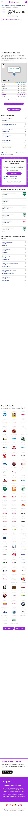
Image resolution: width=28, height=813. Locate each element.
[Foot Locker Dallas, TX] (4, 480)
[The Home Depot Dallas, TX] (14, 489)
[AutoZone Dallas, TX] (4, 620)
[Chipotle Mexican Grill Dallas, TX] (14, 431)
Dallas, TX (22, 408)
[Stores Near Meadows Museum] (14, 279)
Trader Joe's (4, 152)
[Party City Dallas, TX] (14, 456)
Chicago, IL (18, 152)
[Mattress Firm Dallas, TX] (14, 505)
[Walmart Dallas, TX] (23, 447)
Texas (11, 5)
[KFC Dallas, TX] (4, 595)
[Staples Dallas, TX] (4, 505)
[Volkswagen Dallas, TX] (14, 612)
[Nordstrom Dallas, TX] (23, 472)
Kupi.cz (12, 805)
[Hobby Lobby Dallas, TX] (14, 571)
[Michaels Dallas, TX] (4, 579)
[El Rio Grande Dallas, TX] (4, 563)
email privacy (18, 181)
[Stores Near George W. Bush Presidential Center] (14, 265)
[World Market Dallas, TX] (4, 513)
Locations (7, 5)
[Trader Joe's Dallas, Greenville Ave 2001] (14, 130)
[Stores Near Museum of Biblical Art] (14, 244)
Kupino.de (15, 805)
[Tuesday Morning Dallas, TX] (23, 431)
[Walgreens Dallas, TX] (23, 415)
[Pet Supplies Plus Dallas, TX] (14, 579)
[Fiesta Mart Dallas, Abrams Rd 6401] (14, 223)
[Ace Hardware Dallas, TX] (4, 497)
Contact (6, 810)
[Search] (26, 2)
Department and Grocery (13, 16)
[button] (11, 19)
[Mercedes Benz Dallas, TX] (23, 612)
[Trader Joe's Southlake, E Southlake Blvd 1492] (14, 147)
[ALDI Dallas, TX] (14, 415)
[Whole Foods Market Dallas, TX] (4, 489)
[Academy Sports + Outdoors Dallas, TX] (23, 480)
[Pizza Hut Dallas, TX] (4, 431)
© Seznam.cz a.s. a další (22, 82)
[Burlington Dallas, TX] (4, 521)
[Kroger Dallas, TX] (4, 415)
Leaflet (17, 82)
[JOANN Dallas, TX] (14, 530)
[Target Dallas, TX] (4, 456)
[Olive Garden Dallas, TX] (14, 587)
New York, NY (5, 154)
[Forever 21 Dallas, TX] (4, 546)
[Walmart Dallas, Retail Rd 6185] (14, 202)
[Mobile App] (7, 772)
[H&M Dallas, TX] (14, 554)
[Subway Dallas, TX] (23, 595)
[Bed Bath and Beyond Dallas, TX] (23, 554)
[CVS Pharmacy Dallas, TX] (23, 530)
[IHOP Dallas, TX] (14, 439)
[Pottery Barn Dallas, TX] (23, 521)
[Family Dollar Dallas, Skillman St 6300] (14, 209)
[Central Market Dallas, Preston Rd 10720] (14, 216)
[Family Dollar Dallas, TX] (14, 480)
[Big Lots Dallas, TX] (23, 538)
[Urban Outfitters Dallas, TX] (23, 546)
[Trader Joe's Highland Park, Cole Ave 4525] (14, 125)
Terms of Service (12, 810)
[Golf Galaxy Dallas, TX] (4, 571)
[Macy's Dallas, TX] (14, 472)
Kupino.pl (18, 805)
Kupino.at (7, 805)
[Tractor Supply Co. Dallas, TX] (14, 563)
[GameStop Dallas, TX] (4, 530)
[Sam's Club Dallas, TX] (23, 497)
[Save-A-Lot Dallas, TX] (23, 587)
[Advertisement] (14, 36)
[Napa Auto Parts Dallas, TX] (4, 612)
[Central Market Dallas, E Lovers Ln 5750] (14, 230)
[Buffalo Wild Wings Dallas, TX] (4, 439)
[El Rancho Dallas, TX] (23, 505)
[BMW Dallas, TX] (23, 604)
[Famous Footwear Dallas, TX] (14, 521)
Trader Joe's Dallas (20, 5)
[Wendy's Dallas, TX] (14, 447)
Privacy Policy (14, 176)
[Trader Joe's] (4, 12)
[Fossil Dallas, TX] (4, 472)
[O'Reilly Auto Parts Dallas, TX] (14, 620)
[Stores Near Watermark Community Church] (14, 272)
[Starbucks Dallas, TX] (23, 439)
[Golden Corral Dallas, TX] (23, 464)
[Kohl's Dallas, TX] (23, 513)
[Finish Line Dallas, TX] (4, 447)
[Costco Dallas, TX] (14, 513)
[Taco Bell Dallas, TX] (4, 587)
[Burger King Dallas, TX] (23, 579)
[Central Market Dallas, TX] (23, 489)
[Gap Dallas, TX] (14, 546)
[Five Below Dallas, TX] (23, 563)
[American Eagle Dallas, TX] (4, 554)
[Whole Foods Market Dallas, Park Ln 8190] (14, 195)
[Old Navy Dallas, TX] (4, 538)
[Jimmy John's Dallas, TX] (14, 464)
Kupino (2, 5)
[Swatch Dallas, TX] (23, 456)
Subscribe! (13, 173)
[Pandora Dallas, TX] (23, 423)
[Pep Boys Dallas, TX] (14, 604)
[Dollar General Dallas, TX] (4, 423)
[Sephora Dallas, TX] (14, 538)
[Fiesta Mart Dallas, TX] (14, 497)
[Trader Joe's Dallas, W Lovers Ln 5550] (14, 119)
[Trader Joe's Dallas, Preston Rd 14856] (14, 136)
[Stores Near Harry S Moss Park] (14, 258)
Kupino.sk (21, 805)
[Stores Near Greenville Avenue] (14, 251)
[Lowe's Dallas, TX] (4, 464)
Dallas (14, 5)
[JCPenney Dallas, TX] (23, 571)
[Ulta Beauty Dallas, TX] (14, 595)
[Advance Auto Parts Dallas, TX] (4, 604)
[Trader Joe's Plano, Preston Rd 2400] (14, 141)
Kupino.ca (10, 805)
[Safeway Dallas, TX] (14, 423)
